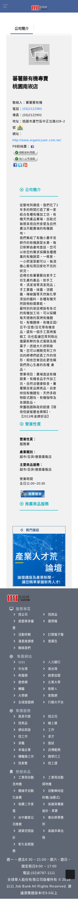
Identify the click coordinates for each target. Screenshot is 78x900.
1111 (21, 662)
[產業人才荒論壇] (39, 559)
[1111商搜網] (39, 7)
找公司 (23, 614)
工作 (51, 729)
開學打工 (54, 756)
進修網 (23, 682)
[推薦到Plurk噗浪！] (25, 164)
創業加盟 (54, 675)
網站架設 (24, 729)
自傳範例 (54, 749)
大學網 (23, 695)
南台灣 (52, 668)
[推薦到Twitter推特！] (20, 164)
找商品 (52, 614)
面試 (51, 743)
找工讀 (52, 763)
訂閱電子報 (56, 634)
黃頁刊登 (24, 716)
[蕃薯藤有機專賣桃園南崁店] (32, 146)
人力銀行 (54, 662)
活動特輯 (24, 634)
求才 (51, 736)
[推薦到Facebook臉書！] (15, 164)
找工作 (23, 736)
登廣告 (52, 641)
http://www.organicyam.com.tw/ (36, 140)
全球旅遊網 (26, 702)
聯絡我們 (24, 648)
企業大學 (54, 682)
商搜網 (23, 675)
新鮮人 (52, 689)
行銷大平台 (56, 702)
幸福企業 (24, 749)
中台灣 (23, 668)
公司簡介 (22, 29)
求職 (21, 743)
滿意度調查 (26, 641)
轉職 (21, 689)
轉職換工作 (26, 756)
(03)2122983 (32, 108)
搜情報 (52, 621)
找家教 (23, 763)
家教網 (52, 695)
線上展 (52, 723)
